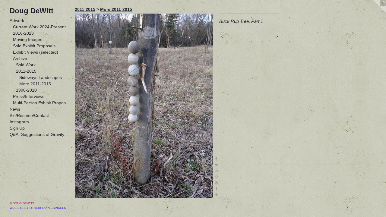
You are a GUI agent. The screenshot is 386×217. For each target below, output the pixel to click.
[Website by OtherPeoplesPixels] (374, 12)
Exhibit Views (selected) (35, 52)
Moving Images (27, 39)
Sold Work (26, 64)
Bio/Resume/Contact (29, 115)
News (15, 109)
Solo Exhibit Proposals (34, 45)
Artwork (17, 20)
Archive (20, 58)
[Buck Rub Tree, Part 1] (144, 106)
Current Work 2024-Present (39, 26)
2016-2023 (23, 33)
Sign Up (17, 128)
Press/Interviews (28, 96)
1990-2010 (26, 90)
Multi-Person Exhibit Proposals (41, 102)
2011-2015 (26, 71)
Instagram (19, 121)
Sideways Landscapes (40, 77)
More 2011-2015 (35, 83)
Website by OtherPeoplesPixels (38, 207)
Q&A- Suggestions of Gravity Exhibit (40, 134)
